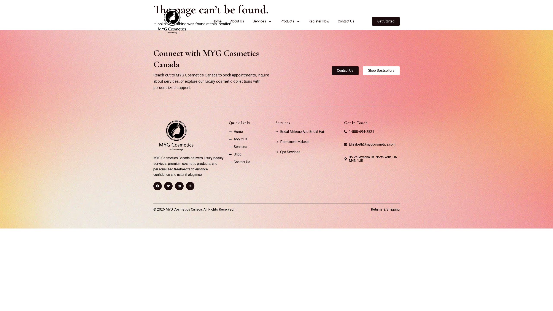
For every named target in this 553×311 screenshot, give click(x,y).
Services (259, 21)
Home (217, 21)
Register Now (318, 21)
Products (287, 21)
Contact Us (346, 21)
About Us (237, 21)
